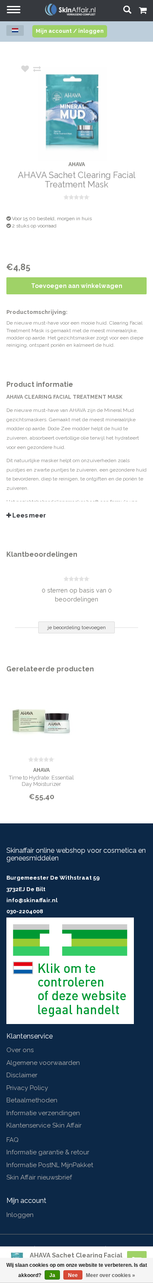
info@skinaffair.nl (31, 900)
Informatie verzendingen (43, 1113)
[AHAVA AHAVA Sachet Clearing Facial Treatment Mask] (89, 114)
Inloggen (20, 1215)
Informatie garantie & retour (47, 1152)
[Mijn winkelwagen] (143, 11)
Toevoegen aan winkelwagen (76, 285)
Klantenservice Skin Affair (44, 1125)
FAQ (12, 1140)
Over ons (20, 1050)
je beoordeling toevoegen (77, 627)
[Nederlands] (15, 30)
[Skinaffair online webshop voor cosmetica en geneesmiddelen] (70, 9)
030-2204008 (24, 911)
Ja (52, 1275)
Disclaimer (21, 1075)
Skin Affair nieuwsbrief (39, 1177)
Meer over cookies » (110, 1275)
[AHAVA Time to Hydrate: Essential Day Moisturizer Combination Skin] (41, 716)
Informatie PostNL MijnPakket (49, 1165)
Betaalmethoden (31, 1100)
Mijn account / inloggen (70, 31)
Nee (73, 1275)
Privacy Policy (27, 1088)
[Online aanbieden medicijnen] (70, 970)
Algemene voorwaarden (43, 1063)
